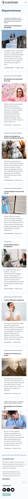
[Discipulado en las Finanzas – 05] (14, 419)
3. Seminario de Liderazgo (10, 18)
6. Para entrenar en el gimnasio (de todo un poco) (13, 20)
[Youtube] (12, 490)
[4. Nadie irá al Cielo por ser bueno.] (14, 367)
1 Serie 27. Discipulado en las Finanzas (13, 401)
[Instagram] (8, 490)
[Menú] (25, 2)
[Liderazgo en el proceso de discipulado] (14, 39)
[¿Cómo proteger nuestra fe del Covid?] (14, 205)
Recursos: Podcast (17, 296)
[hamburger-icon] (24, 482)
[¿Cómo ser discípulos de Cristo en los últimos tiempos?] (14, 149)
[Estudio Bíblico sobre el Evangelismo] (14, 258)
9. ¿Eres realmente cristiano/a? (14, 300)
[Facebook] (4, 490)
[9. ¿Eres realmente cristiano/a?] (14, 311)
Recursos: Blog (11, 21)
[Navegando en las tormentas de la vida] (14, 92)
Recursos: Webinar (17, 75)
